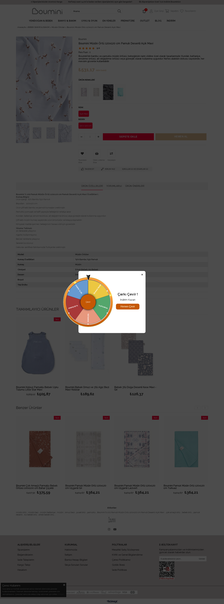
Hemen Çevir (128, 306)
